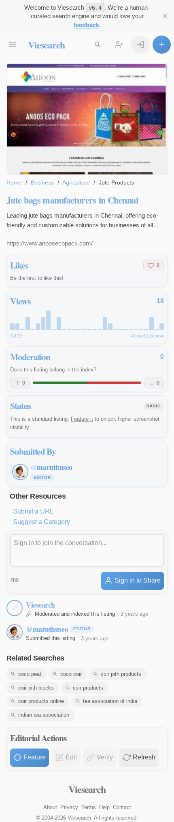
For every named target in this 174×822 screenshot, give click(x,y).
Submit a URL (33, 511)
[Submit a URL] (162, 45)
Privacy (69, 807)
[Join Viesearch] (119, 45)
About (50, 807)
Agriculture (76, 182)
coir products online (41, 701)
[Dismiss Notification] (165, 16)
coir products (88, 688)
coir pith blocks (36, 688)
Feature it (82, 419)
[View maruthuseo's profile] (14, 632)
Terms (88, 807)
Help (104, 807)
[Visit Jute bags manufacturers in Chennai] (87, 119)
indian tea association (43, 715)
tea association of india (110, 701)
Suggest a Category (41, 521)
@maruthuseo (47, 629)
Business (42, 182)
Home (14, 182)
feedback (86, 24)
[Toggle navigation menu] (12, 45)
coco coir (71, 674)
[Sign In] (140, 45)
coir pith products (121, 674)
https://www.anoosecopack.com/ (49, 243)
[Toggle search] (97, 45)
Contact (122, 807)
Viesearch (46, 45)
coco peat (29, 674)
